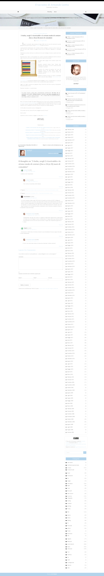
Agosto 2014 (70, 237)
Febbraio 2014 (70, 253)
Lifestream (69, 548)
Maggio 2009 (70, 400)
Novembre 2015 (71, 198)
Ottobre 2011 (70, 324)
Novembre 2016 (71, 166)
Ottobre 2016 (70, 169)
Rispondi (61, 176)
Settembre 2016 (71, 171)
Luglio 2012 (70, 300)
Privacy (68, 508)
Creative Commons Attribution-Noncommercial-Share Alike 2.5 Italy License (76, 444)
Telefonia (69, 554)
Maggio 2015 (70, 213)
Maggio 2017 (70, 150)
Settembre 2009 (71, 390)
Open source (70, 493)
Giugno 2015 (70, 211)
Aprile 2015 (69, 216)
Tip (68, 557)
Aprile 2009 (69, 403)
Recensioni (69, 533)
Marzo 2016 (70, 187)
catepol (26, 170)
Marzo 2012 (70, 311)
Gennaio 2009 (70, 411)
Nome (20, 277)
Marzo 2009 (70, 406)
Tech (68, 552)
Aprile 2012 (69, 308)
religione (69, 538)
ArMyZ (37, 40)
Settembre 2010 (71, 358)
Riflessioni (44, 33)
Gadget (69, 481)
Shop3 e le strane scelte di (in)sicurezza (35, 135)
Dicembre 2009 (70, 382)
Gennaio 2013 (70, 285)
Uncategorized (70, 562)
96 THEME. (54, 574)
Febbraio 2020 (70, 129)
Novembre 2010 (71, 353)
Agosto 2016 (70, 174)
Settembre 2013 (71, 266)
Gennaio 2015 (70, 224)
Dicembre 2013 (70, 258)
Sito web (50, 277)
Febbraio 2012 (70, 313)
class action (70, 462)
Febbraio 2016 (70, 190)
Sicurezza (69, 496)
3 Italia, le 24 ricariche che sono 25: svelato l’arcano (38, 127)
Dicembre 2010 (70, 350)
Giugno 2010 (70, 366)
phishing (69, 506)
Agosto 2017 (70, 142)
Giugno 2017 (70, 148)
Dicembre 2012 (70, 287)
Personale (39, 33)
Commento (21, 256)
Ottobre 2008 (70, 419)
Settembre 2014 (71, 234)
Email (35, 277)
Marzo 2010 (70, 374)
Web (68, 512)
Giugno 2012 (70, 303)
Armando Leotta (30, 213)
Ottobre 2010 (70, 356)
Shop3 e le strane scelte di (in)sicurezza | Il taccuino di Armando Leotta (42, 190)
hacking (69, 500)
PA (67, 523)
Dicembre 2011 (70, 319)
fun (68, 478)
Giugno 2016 (70, 179)
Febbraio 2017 (70, 158)
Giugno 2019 (70, 134)
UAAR (68, 560)
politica (68, 528)
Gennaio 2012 (70, 316)
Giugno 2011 (70, 335)
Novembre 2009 (71, 385)
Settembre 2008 (71, 421)
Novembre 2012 (71, 290)
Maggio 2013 (70, 274)
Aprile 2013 (69, 277)
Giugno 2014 (70, 242)
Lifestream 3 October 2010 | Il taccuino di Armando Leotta (39, 193)
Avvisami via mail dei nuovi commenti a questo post (29, 273)
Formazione (70, 475)
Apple (68, 485)
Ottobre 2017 (70, 137)
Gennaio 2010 (70, 379)
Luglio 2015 (70, 208)
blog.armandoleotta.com (80, 447)
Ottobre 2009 (70, 387)
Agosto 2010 (70, 361)
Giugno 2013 (70, 271)
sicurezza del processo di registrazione (28, 102)
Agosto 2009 (70, 392)
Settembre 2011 (71, 327)
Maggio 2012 (70, 306)
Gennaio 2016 (70, 192)
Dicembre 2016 (70, 163)
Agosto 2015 (70, 206)
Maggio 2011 (70, 337)
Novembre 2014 (71, 229)
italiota (68, 517)
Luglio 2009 (70, 395)
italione (69, 515)
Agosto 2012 (70, 298)
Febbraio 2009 (70, 408)
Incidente (69, 503)
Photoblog (49, 11)
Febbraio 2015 (70, 221)
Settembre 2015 (71, 203)
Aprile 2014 (69, 248)
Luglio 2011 (70, 332)
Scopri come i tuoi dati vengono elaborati (48, 288)
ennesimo (45, 115)
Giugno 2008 (70, 429)
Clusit (68, 488)
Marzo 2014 (70, 250)
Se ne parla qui (23, 80)
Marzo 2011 (70, 342)
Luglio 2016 (70, 177)
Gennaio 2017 (70, 161)
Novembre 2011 (71, 321)
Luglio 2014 (70, 240)
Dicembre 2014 (70, 227)
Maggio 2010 (70, 369)
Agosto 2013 (70, 269)
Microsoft (69, 491)
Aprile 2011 (69, 340)
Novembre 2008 (71, 416)
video (68, 567)
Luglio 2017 (70, 145)
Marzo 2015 (70, 219)
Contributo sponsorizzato (73, 465)
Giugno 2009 (70, 398)
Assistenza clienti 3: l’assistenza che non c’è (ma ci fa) (38, 130)
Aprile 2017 (69, 153)
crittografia (69, 498)
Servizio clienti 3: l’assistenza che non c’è (35, 132)
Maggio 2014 (70, 245)
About (55, 11)
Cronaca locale (70, 469)
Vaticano (69, 565)
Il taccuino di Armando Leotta (52, 4)
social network (70, 544)
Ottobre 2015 (70, 200)
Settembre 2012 (71, 295)
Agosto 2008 (70, 424)
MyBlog (69, 520)
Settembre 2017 (71, 140)
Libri (68, 535)
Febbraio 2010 (70, 377)
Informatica (70, 483)
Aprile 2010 (69, 371)
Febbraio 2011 (70, 345)
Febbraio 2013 (70, 282)
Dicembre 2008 (70, 414)
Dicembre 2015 (70, 195)
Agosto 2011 (70, 329)
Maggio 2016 (70, 182)
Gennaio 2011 (70, 348)
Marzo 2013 (70, 279)
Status (68, 546)
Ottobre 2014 (70, 232)
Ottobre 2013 (70, 263)
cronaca (35, 33)
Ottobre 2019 (70, 132)
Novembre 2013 (71, 261)
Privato (68, 531)
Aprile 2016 (69, 184)
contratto (38, 45)
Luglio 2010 (70, 364)
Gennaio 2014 (70, 256)
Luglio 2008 (70, 427)
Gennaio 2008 (70, 432)
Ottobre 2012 (70, 292)
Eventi (68, 473)
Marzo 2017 (70, 155)
